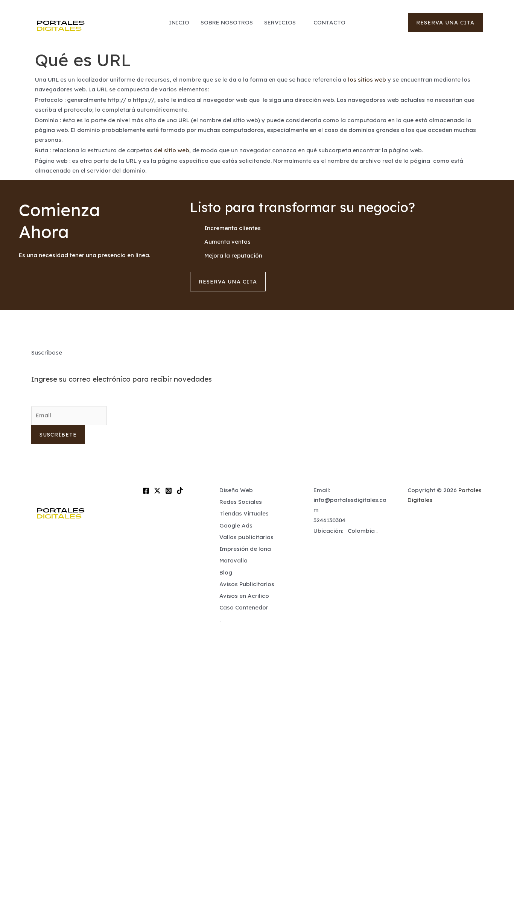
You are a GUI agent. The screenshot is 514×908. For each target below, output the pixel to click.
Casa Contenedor (243, 607)
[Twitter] (157, 490)
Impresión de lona (245, 548)
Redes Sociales (240, 501)
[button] (445, 22)
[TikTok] (179, 490)
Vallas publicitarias (246, 537)
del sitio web (171, 150)
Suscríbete (58, 434)
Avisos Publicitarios (246, 584)
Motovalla (233, 560)
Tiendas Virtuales (244, 513)
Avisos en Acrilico (244, 595)
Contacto (329, 22)
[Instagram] (168, 490)
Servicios (280, 22)
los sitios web (367, 79)
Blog (225, 572)
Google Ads (235, 525)
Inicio (179, 22)
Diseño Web (236, 490)
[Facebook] (146, 490)
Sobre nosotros (227, 22)
